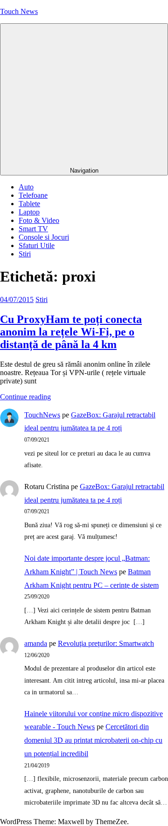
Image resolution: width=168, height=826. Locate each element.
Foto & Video (39, 220)
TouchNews (42, 415)
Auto (26, 187)
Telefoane (33, 195)
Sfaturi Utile (37, 245)
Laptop (29, 212)
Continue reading (25, 397)
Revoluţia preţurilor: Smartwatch (106, 643)
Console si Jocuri (44, 237)
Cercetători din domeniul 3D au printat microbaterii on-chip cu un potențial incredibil (93, 740)
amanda (35, 643)
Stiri (25, 254)
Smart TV (33, 229)
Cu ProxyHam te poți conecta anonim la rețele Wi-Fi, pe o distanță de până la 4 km (71, 331)
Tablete (29, 204)
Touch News (19, 11)
